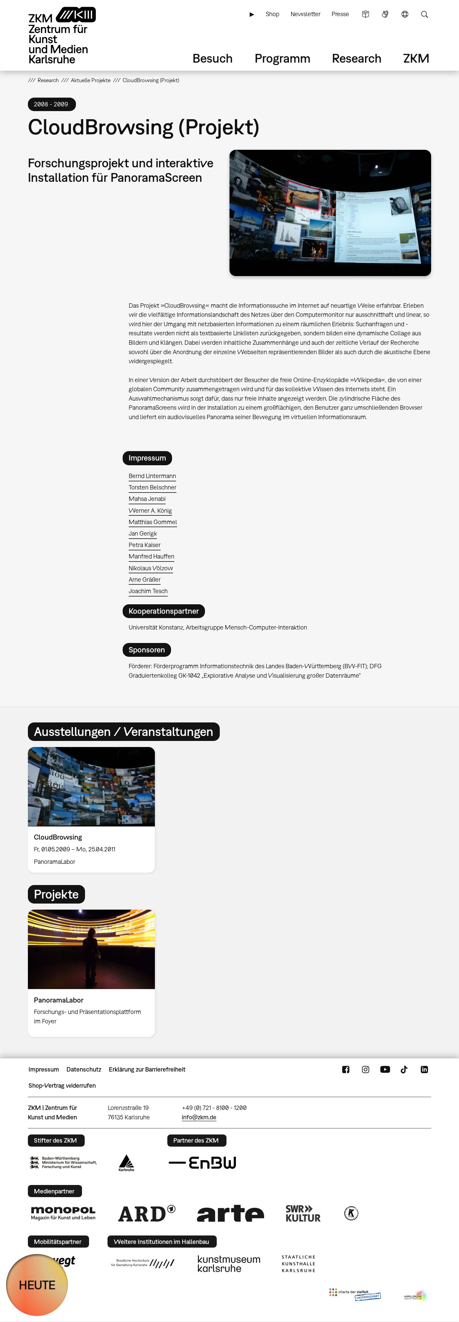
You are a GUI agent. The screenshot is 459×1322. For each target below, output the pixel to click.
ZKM (416, 58)
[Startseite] (71, 35)
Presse (340, 14)
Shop (272, 14)
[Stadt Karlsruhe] (126, 1162)
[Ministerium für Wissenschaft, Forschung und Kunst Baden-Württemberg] (63, 1162)
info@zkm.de (199, 1117)
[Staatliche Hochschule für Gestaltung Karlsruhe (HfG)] (142, 1263)
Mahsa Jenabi (147, 498)
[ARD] (146, 1213)
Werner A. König (150, 510)
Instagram (365, 1069)
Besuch (213, 58)
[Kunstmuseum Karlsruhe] (229, 1263)
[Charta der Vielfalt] (355, 1296)
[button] (330, 213)
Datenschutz (84, 1069)
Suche (424, 14)
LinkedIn (424, 1069)
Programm (282, 58)
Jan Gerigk (143, 533)
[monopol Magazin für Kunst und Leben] (63, 1213)
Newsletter (306, 14)
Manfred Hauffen (151, 556)
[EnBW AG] (202, 1163)
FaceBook (345, 1069)
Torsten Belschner (152, 487)
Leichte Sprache (365, 14)
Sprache (405, 14)
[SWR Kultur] (303, 1213)
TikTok (405, 1069)
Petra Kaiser (145, 544)
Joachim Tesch (148, 591)
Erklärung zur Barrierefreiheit (147, 1069)
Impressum (44, 1069)
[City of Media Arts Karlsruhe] (416, 1296)
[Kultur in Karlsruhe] (350, 1213)
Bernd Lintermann (152, 475)
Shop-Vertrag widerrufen (62, 1085)
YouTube (385, 1069)
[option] (94, 810)
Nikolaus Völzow (151, 568)
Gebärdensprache (385, 14)
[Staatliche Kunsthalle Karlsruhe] (298, 1263)
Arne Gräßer (145, 579)
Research (357, 58)
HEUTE (37, 1285)
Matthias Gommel (153, 522)
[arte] (230, 1213)
